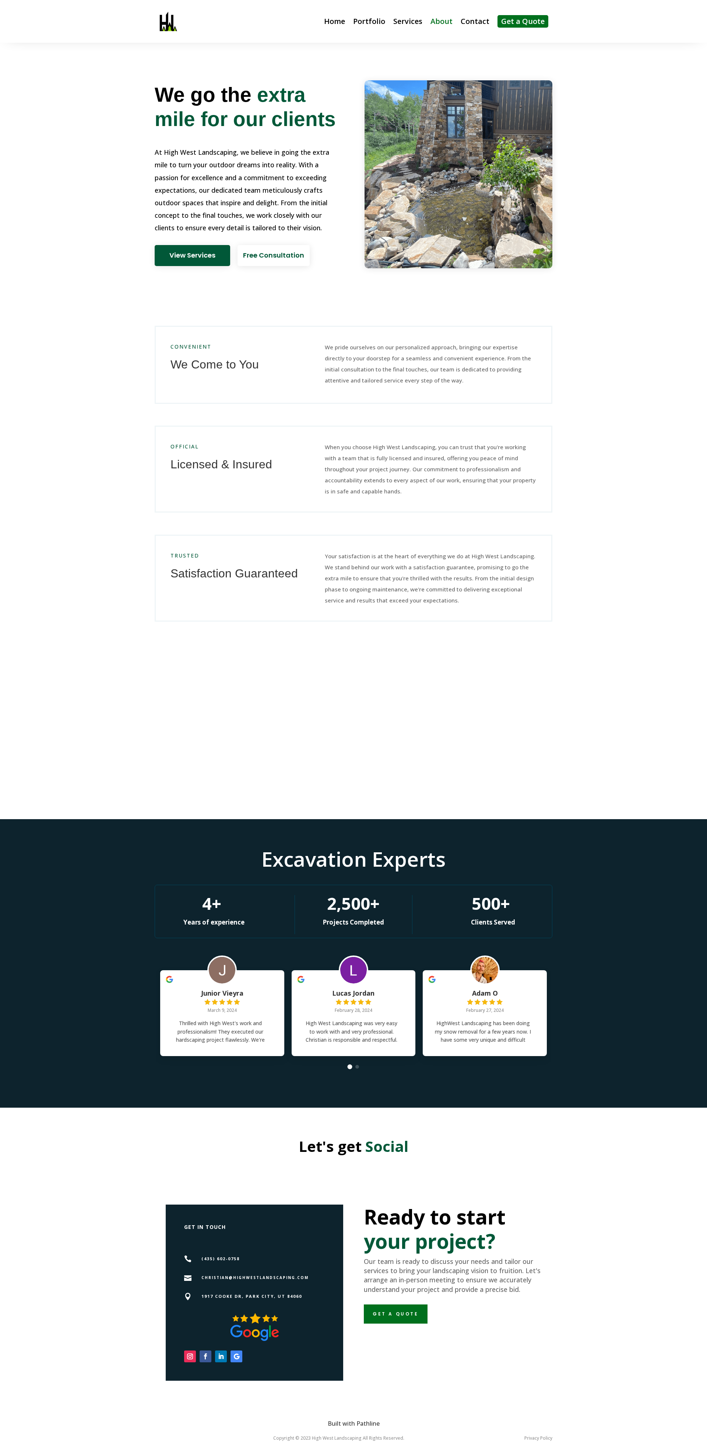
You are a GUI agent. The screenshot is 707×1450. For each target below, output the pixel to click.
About (441, 21)
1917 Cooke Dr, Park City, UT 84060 (251, 1296)
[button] (350, 1066)
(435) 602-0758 (220, 1258)
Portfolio (369, 21)
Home (334, 21)
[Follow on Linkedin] (221, 1356)
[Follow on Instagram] (190, 1356)
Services (407, 21)
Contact (475, 21)
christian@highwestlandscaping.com (255, 1277)
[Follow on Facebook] (205, 1356)
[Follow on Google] (236, 1356)
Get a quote (396, 1314)
